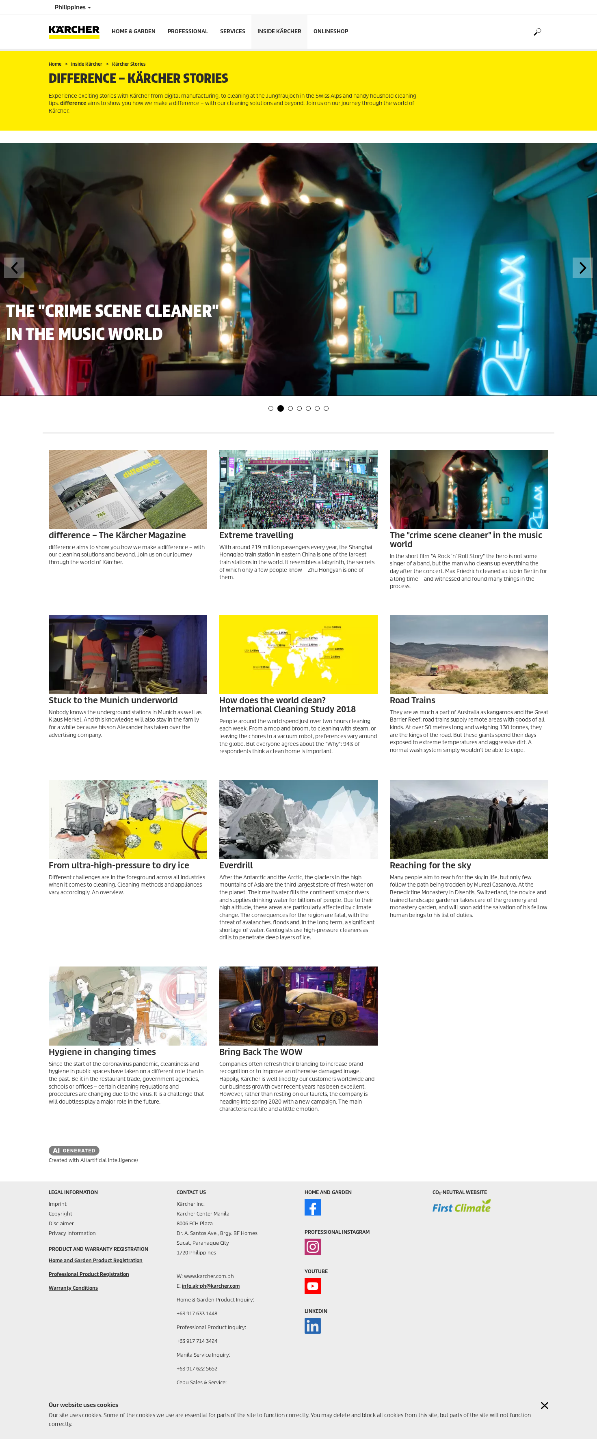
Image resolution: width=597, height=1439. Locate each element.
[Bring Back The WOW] (298, 1006)
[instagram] (313, 1247)
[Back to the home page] (77, 32)
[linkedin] (313, 1326)
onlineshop (331, 31)
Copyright (60, 1214)
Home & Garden (134, 31)
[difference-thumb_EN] (128, 489)
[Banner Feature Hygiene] (128, 1006)
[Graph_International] (298, 654)
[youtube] (313, 1286)
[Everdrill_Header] (298, 819)
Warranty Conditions (73, 1288)
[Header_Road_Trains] (469, 654)
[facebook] (313, 1207)
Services (232, 31)
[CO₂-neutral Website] (462, 1211)
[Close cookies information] (544, 1405)
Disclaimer (61, 1223)
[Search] (537, 32)
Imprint (58, 1204)
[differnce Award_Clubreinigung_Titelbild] (469, 489)
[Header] (128, 819)
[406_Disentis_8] (469, 819)
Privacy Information (72, 1233)
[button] (270, 408)
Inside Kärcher (279, 31)
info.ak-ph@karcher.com (211, 1286)
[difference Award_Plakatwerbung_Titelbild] (128, 654)
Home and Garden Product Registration (96, 1260)
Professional (188, 31)
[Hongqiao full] (298, 489)
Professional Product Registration (89, 1274)
